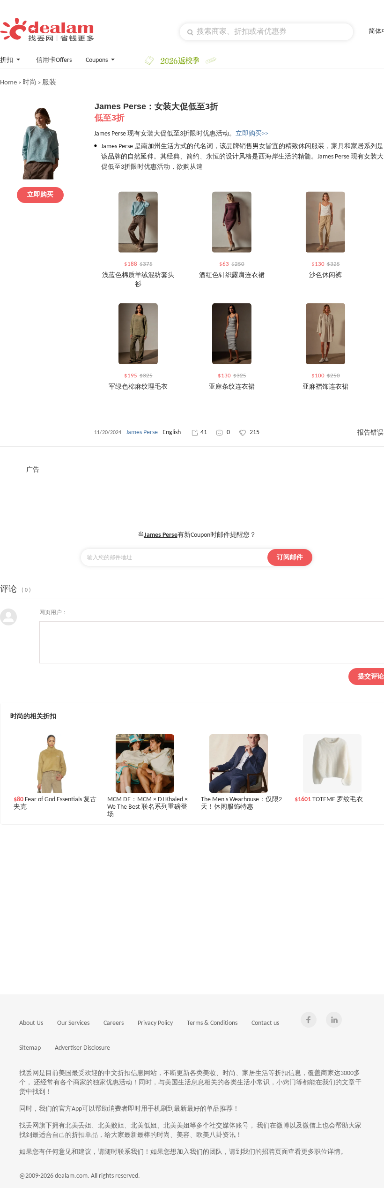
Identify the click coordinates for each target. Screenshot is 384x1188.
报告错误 (370, 432)
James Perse (142, 432)
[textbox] (266, 31)
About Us (31, 1023)
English (171, 432)
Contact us (265, 1023)
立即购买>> (252, 133)
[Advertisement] (196, 495)
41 (203, 432)
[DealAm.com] (47, 29)
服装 (49, 82)
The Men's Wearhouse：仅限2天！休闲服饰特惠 (241, 803)
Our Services (73, 1023)
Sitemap (30, 1048)
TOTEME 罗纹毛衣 (329, 799)
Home (8, 82)
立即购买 (40, 194)
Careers (113, 1023)
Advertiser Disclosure (82, 1048)
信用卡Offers (54, 60)
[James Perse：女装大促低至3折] (40, 178)
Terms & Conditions (212, 1023)
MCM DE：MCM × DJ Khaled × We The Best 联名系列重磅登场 (147, 806)
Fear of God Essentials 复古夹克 (55, 803)
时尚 (29, 82)
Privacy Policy (155, 1023)
